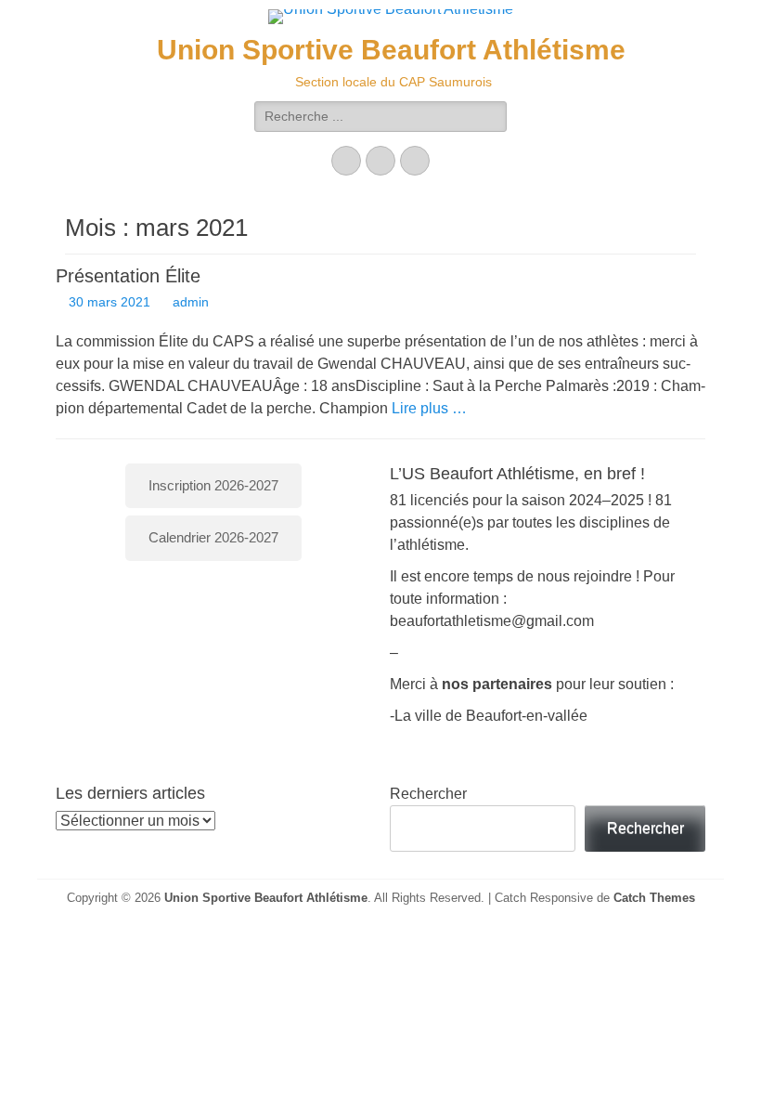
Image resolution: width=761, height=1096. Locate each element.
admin (191, 301)
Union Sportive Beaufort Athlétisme (391, 49)
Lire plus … (429, 408)
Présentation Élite (128, 276)
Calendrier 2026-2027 (213, 537)
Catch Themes (654, 898)
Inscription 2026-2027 (213, 485)
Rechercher (428, 794)
